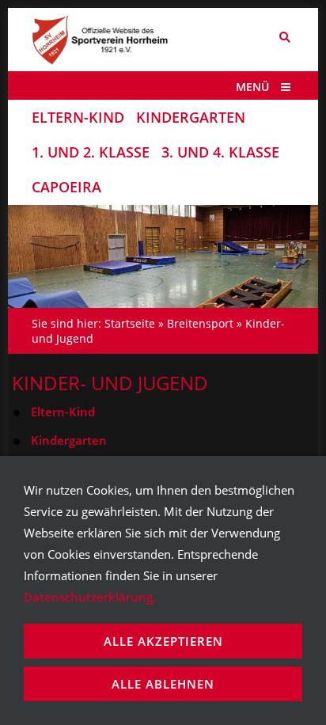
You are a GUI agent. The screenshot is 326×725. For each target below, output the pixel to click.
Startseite (129, 323)
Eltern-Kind (63, 411)
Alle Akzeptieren (163, 641)
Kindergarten (69, 440)
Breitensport (200, 323)
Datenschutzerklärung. (90, 597)
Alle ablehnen (163, 684)
